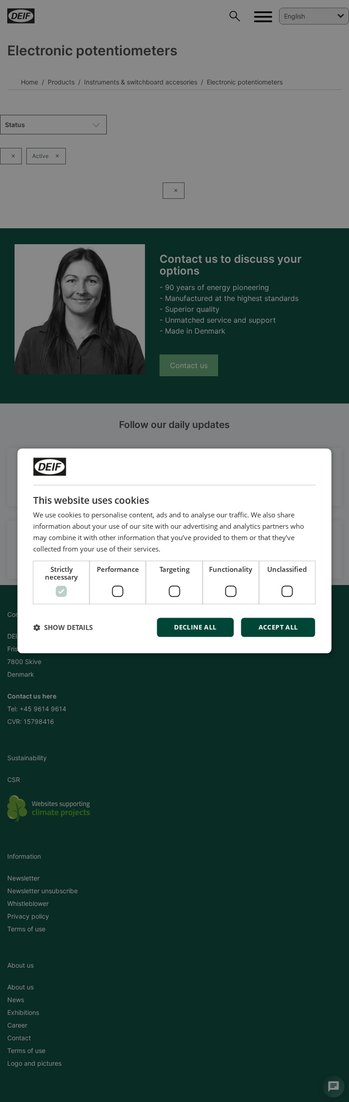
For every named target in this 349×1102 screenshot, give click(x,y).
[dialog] (174, 550)
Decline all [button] (195, 627)
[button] (63, 628)
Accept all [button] (278, 627)
